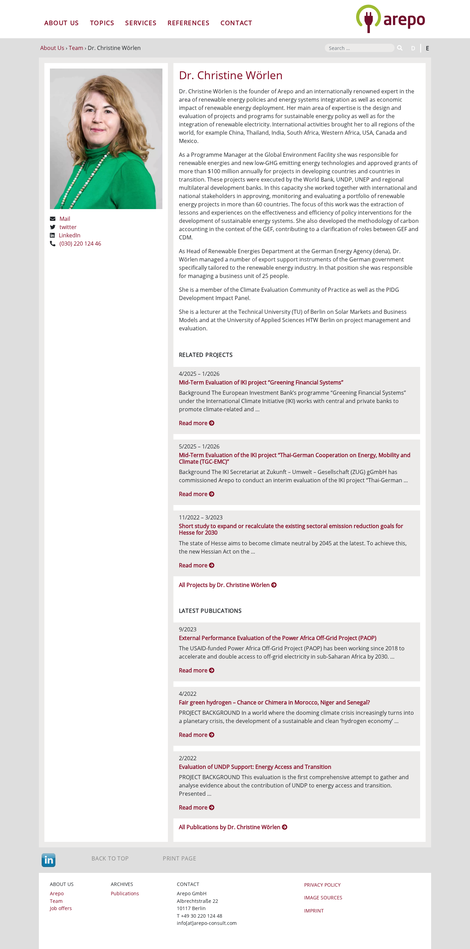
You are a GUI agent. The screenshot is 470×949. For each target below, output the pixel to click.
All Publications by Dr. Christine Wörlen (230, 827)
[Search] (399, 47)
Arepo (57, 893)
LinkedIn (70, 235)
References (189, 23)
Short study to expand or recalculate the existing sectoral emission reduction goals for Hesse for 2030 (291, 529)
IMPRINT (314, 910)
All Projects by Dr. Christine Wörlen (225, 585)
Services (141, 23)
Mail (65, 219)
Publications (125, 893)
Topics (102, 23)
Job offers (61, 908)
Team (76, 48)
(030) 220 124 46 (80, 243)
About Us (61, 23)
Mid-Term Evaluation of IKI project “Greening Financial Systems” (261, 382)
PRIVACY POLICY (322, 884)
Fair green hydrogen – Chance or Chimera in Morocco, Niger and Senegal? (274, 702)
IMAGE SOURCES (323, 897)
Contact (236, 23)
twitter (68, 227)
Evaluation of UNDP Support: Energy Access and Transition (255, 767)
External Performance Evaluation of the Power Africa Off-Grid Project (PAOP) (277, 638)
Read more (194, 423)
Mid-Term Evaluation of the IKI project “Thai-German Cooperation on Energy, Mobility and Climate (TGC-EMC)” (294, 458)
